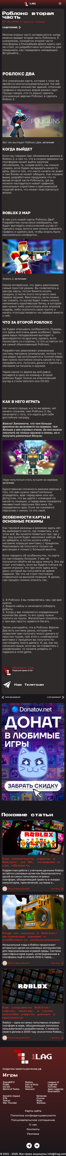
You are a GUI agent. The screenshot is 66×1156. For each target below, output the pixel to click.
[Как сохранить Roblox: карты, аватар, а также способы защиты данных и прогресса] (33, 1003)
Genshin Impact (11, 1096)
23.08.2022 (10, 22)
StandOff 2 (9, 1082)
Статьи (41, 1098)
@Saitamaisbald (18, 889)
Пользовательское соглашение (33, 1120)
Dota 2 (29, 1087)
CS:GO (6, 1087)
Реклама (33, 1133)
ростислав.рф (33, 1068)
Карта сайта (33, 1110)
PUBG (6, 1084)
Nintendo (42, 1096)
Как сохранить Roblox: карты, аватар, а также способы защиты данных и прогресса (28, 1012)
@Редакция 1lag (23, 668)
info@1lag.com (56, 1153)
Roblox (29, 1082)
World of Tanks (11, 1089)
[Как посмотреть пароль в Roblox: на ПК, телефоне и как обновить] (33, 854)
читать (55, 889)
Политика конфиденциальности (33, 1115)
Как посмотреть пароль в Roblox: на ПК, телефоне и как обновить (31, 862)
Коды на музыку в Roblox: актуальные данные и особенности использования (31, 936)
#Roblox (57, 823)
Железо (41, 1103)
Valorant (30, 1089)
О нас (33, 1124)
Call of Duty (31, 1084)
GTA (5, 1098)
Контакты (33, 1129)
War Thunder (10, 1103)
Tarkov (6, 1100)
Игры (39, 1100)
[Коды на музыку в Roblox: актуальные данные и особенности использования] (33, 928)
